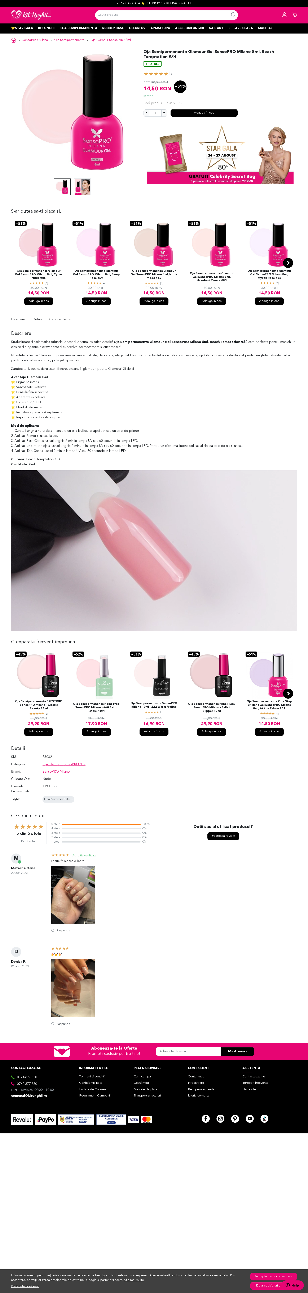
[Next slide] (288, 263)
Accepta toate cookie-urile (273, 1276)
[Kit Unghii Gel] (31, 15)
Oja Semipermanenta (78, 28)
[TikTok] (264, 1118)
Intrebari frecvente (255, 1083)
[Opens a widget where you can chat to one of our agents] (292, 1285)
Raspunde (63, 930)
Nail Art (216, 28)
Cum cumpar (143, 1076)
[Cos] (294, 15)
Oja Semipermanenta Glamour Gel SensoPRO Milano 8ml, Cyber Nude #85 (38, 274)
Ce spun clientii (60, 319)
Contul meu (196, 1076)
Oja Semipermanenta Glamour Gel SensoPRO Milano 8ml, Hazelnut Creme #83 (212, 277)
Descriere (18, 319)
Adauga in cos (204, 112)
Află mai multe (134, 1280)
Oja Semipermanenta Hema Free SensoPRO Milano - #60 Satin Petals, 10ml (96, 707)
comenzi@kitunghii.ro (29, 1096)
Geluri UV (137, 28)
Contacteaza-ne (253, 1076)
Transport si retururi (147, 1095)
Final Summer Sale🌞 (59, 799)
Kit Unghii (46, 28)
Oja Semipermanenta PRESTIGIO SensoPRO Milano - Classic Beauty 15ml (38, 705)
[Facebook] (205, 1118)
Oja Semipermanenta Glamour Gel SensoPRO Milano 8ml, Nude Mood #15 (154, 274)
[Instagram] (220, 1118)
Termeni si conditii (92, 1076)
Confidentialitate (90, 1083)
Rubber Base (113, 28)
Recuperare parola (201, 1089)
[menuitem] (62, 186)
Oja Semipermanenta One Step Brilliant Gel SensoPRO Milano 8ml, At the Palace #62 (269, 705)
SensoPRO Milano (35, 40)
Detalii (37, 319)
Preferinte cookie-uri (25, 1286)
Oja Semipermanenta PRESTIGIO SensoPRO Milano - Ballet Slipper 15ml (211, 707)
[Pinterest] (235, 1118)
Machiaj (265, 28)
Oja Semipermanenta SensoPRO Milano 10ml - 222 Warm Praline (154, 705)
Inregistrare (196, 1083)
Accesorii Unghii (189, 28)
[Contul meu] (284, 15)
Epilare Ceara (241, 28)
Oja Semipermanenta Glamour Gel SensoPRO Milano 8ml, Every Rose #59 (96, 274)
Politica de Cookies (92, 1089)
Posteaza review (223, 836)
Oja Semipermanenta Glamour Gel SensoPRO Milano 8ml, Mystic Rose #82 (269, 274)
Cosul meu (141, 1083)
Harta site (249, 1089)
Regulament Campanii (94, 1095)
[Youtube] (249, 1118)
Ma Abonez (237, 1051)
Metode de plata (145, 1089)
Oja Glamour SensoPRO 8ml (111, 40)
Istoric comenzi (198, 1095)
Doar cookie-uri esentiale (273, 1285)
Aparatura (160, 28)
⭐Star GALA (22, 28)
